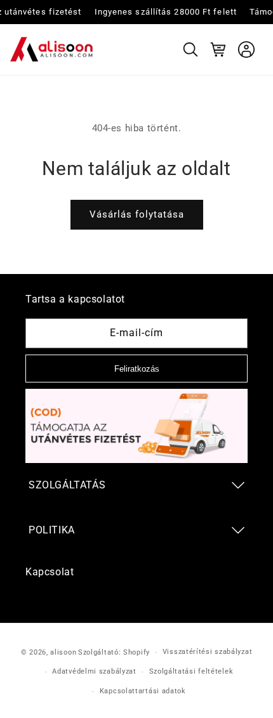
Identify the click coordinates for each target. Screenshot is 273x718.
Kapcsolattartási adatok (143, 691)
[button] (190, 49)
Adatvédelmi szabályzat (94, 671)
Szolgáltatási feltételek (191, 671)
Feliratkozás (136, 369)
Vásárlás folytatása (137, 214)
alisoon (63, 652)
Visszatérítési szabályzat (208, 652)
